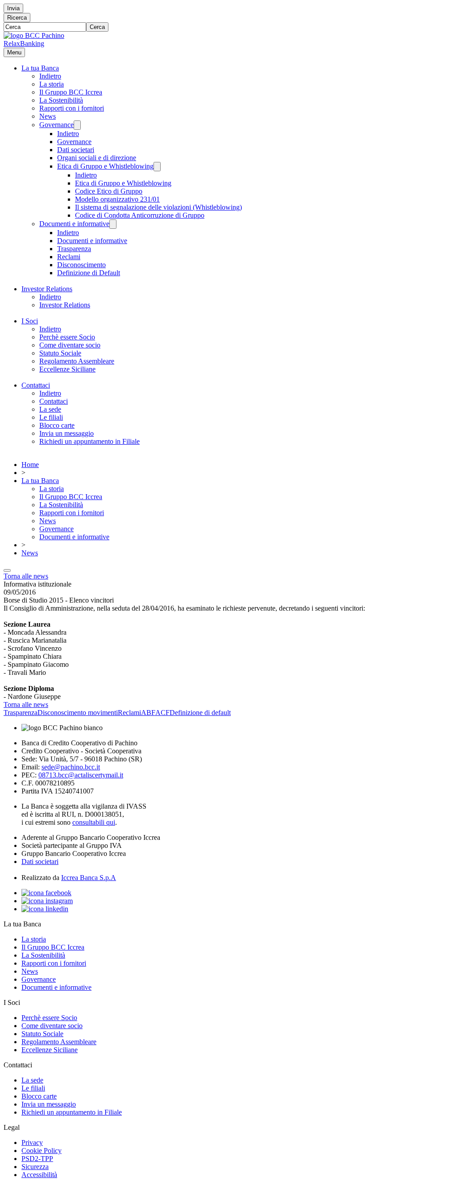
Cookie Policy (41, 1150)
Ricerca (17, 17)
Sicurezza (35, 1166)
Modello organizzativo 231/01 (117, 199)
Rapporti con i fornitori (71, 108)
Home (30, 464)
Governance (56, 124)
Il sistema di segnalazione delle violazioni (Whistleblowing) (158, 207)
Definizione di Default (88, 273)
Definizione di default (200, 712)
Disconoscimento (81, 265)
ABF (148, 712)
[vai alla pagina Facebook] (46, 893)
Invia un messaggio (66, 433)
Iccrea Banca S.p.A (88, 877)
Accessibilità (39, 1174)
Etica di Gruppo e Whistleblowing (105, 166)
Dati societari (75, 149)
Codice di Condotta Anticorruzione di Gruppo (139, 215)
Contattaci (35, 385)
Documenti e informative (74, 223)
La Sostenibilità (61, 100)
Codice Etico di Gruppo (108, 191)
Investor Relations (46, 289)
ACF (162, 712)
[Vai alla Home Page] (34, 35)
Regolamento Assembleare (76, 361)
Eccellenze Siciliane (67, 369)
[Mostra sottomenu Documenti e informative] (112, 224)
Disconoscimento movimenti (77, 712)
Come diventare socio (69, 345)
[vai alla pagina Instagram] (47, 901)
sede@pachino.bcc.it (71, 767)
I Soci (29, 321)
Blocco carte (57, 425)
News (47, 116)
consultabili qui (93, 822)
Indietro (50, 76)
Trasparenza (74, 248)
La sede (50, 409)
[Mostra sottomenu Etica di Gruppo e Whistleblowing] (157, 166)
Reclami (68, 256)
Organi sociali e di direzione (96, 157)
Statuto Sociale (60, 353)
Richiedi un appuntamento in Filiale (89, 441)
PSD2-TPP (37, 1158)
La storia (51, 84)
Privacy (32, 1142)
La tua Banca (40, 68)
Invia (13, 8)
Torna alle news (26, 576)
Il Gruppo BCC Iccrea (70, 92)
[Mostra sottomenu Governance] (77, 125)
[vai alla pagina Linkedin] (44, 909)
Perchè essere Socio (67, 337)
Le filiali (51, 417)
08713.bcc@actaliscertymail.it (80, 775)
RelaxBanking (24, 43)
